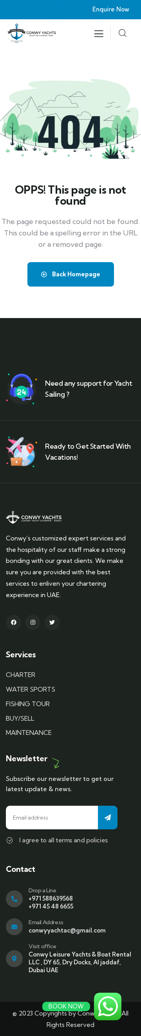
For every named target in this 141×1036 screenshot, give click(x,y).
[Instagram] (32, 622)
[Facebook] (13, 622)
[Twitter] (52, 622)
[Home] (32, 33)
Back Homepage (75, 274)
